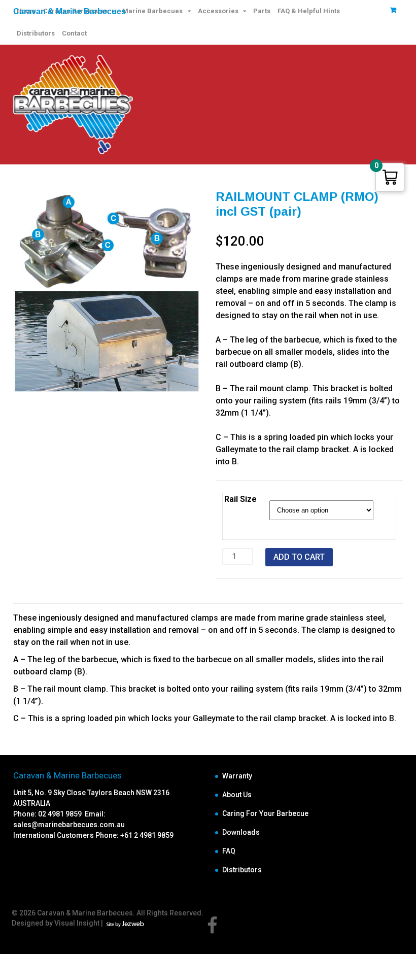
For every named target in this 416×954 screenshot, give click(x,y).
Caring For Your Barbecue (265, 813)
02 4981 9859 (61, 814)
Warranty (237, 776)
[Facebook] (212, 930)
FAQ (228, 851)
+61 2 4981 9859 (147, 835)
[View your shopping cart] (393, 10)
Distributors (36, 33)
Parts (261, 11)
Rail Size (240, 499)
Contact (74, 33)
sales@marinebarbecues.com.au (69, 825)
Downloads (241, 832)
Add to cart (299, 557)
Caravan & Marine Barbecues (69, 11)
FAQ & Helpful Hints (309, 11)
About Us (237, 795)
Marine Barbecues (152, 11)
